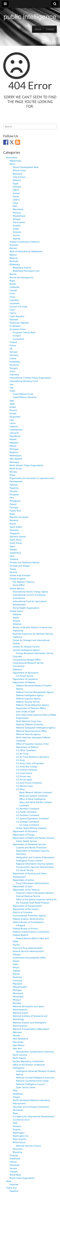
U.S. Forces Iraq (23, 776)
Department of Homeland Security (29, 844)
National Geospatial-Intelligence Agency (35, 727)
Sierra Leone (19, 222)
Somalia (16, 225)
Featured (14, 1184)
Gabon (16, 189)
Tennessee (18, 1109)
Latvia (13, 423)
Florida (16, 944)
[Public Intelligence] (30, 17)
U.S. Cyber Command (29, 824)
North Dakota (19, 1058)
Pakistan (14, 484)
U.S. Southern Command (27, 815)
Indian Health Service (26, 841)
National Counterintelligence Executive (35, 1077)
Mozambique (19, 215)
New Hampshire (20, 1038)
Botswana (17, 173)
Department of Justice (23, 879)
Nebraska (17, 1032)
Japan (12, 403)
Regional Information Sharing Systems (34, 863)
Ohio (15, 1090)
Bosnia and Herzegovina (21, 277)
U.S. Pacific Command (26, 811)
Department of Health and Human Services (33, 837)
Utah (15, 1122)
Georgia (13, 351)
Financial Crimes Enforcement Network (35, 892)
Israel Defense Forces (23, 393)
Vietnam (14, 1171)
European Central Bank (24, 332)
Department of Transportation (27, 905)
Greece (13, 358)
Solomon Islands (18, 536)
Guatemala (15, 361)
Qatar (12, 513)
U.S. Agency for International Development (33, 1116)
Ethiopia (17, 186)
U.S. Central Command (26, 769)
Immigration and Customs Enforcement (35, 857)
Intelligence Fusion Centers (29, 860)
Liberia (16, 199)
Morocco (17, 212)
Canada (13, 290)
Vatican (13, 1161)
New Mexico (18, 1045)
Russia (13, 523)
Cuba (12, 309)
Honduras (14, 364)
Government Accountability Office (29, 957)
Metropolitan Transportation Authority (35, 1051)
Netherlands (15, 455)
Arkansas (17, 623)
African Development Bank (26, 167)
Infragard (20, 925)
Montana (17, 1003)
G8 (11, 348)
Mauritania (18, 209)
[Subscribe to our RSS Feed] (17, 142)
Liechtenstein (16, 429)
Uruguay (14, 1155)
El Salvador (15, 325)
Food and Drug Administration (28, 947)
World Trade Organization (22, 1177)
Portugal (14, 507)
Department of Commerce (25, 679)
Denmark (14, 319)
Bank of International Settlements (26, 251)
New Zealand (16, 458)
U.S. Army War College (26, 766)
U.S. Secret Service (24, 870)
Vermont (17, 1126)
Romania (14, 520)
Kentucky (17, 977)
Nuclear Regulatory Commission (28, 1061)
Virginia (16, 1129)
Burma (13, 283)
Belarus (13, 254)
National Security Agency (28, 734)
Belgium (14, 257)
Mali (15, 206)
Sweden (13, 549)
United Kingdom (18, 578)
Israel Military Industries (25, 397)
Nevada (16, 1035)
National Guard (20, 1012)
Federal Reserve (20, 934)
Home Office (19, 585)
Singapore (15, 533)
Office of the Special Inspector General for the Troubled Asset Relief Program (36, 901)
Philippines (15, 500)
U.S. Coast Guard (24, 773)
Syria (12, 555)
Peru (12, 497)
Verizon (13, 1168)
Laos (12, 419)
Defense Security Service (28, 701)
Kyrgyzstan (15, 416)
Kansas (16, 973)
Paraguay (14, 494)
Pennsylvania (19, 1103)
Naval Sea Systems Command (33, 795)
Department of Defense (24, 682)
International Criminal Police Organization (30, 377)
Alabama (17, 614)
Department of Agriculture (25, 672)
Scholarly (14, 530)
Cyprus (13, 312)
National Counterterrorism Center (32, 1080)
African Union (19, 170)
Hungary (14, 368)
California (17, 636)
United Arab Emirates (20, 575)
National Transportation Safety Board (31, 1028)
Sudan (16, 228)
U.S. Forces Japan (24, 779)
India (12, 371)
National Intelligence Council (30, 1084)
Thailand (14, 559)
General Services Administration (28, 951)
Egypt (16, 183)
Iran (11, 384)
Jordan (13, 406)
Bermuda (14, 261)
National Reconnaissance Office (31, 730)
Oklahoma (18, 1093)
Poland (13, 504)
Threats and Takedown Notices (25, 562)
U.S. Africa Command (26, 750)
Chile (12, 293)
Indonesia (14, 374)
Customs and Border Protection (31, 847)
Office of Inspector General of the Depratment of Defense (32, 745)
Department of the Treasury (26, 889)
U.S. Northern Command (27, 808)
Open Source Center (26, 1087)
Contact (50, 29)
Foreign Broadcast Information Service (34, 653)
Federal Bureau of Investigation (28, 922)
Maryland (17, 983)
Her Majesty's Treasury (24, 581)
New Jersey (18, 1041)
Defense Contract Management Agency (35, 692)
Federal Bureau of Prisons (25, 928)
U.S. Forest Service (24, 675)
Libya (15, 202)
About (38, 29)
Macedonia (15, 436)
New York (17, 1048)
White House (19, 1142)
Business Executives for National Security (33, 633)
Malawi (13, 439)
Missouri (17, 999)
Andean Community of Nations (25, 241)
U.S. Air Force (22, 753)
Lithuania (14, 432)
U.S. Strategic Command (27, 821)
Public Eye (11, 1187)
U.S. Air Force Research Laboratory (32, 756)
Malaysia (14, 442)
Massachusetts (20, 986)
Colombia (14, 300)
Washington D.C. (21, 1135)
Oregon (16, 1096)
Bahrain (13, 248)
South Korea (16, 542)
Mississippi (18, 996)
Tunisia (16, 235)
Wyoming (17, 1152)
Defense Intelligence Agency (30, 695)
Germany (14, 355)
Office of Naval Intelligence (32, 798)
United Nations (17, 588)
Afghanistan (15, 160)
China (12, 296)
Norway (13, 471)
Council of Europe (18, 306)
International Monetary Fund (24, 381)
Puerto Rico (15, 510)
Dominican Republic (19, 322)
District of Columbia (22, 912)
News (9, 1181)
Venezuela (15, 1164)
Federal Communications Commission (31, 931)
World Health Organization (26, 607)
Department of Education (25, 831)
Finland (13, 342)
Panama (13, 491)
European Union (18, 329)
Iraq (11, 387)
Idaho (15, 964)
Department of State (22, 886)
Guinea (16, 193)
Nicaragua (14, 462)
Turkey (13, 568)
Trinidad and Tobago (20, 565)
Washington (19, 1132)
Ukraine (13, 572)
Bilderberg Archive (22, 267)
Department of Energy (23, 834)
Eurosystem (18, 338)
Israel (12, 390)
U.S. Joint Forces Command (29, 782)
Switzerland (15, 552)
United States (16, 611)
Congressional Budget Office (27, 659)
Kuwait (13, 413)
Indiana (16, 970)
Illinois (16, 967)
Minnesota (18, 993)
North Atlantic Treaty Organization (26, 465)
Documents (11, 157)
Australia (14, 244)
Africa (12, 163)
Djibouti (17, 180)
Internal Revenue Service (28, 896)
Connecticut (18, 666)
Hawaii (16, 960)
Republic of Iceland (19, 517)
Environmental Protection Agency (29, 915)
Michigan (14, 449)
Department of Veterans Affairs (31, 708)
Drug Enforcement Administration (32, 883)
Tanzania (17, 231)
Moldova (14, 452)
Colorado (17, 656)
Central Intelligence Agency (26, 649)
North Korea (16, 468)
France (13, 345)
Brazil (12, 280)
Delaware (17, 669)
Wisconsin (18, 1148)
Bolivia (13, 273)
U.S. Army (20, 760)
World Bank (15, 1174)
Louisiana (17, 980)
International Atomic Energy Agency (30, 591)
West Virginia (19, 1139)
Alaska (16, 617)
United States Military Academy (31, 828)
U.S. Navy (20, 789)
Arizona (16, 620)
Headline (14, 1190)
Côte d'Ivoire (19, 176)
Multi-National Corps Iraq (28, 721)
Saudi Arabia (16, 526)
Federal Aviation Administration (28, 918)
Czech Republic (17, 316)
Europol (17, 335)
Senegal (16, 219)
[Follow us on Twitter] (11, 142)
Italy (12, 400)
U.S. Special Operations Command (32, 818)
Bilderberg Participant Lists (26, 270)
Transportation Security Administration (35, 866)
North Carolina (20, 1054)
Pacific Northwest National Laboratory (31, 1100)
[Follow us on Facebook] (5, 142)
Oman (12, 474)
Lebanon (14, 426)
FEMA (15, 941)
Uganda (16, 238)
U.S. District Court (21, 1119)
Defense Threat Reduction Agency (32, 704)
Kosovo (13, 410)
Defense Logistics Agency (28, 698)
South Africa (15, 539)
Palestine (14, 487)
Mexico (13, 445)
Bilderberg (15, 264)
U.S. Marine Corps (24, 785)
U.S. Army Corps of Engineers (30, 763)
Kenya (16, 196)
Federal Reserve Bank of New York (32, 938)
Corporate (14, 303)
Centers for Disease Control (26, 646)
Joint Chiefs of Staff (25, 711)
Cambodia (14, 287)
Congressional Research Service (28, 662)
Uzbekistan (15, 1158)
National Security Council (28, 1145)
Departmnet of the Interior (26, 909)
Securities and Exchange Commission (31, 1106)
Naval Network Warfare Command (35, 792)
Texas (15, 1113)
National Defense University (29, 724)
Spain (12, 546)
